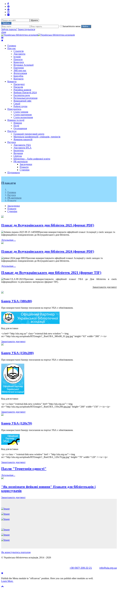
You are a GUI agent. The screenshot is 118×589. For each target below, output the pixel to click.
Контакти (19, 78)
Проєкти (18, 59)
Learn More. (7, 581)
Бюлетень (19, 150)
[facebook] (8, 3)
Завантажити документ (104, 287)
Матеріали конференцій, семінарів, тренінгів (37, 136)
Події (16, 125)
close (3, 32)
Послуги (11, 131)
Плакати (24, 167)
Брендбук (18, 76)
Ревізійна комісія (22, 89)
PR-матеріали (21, 161)
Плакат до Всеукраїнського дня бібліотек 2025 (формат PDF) (47, 225)
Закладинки (26, 164)
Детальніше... (8, 475)
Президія (18, 87)
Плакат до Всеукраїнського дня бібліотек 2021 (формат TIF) (51, 273)
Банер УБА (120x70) (16, 423)
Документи (19, 54)
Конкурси (19, 62)
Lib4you (18, 156)
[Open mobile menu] (2, 37)
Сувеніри (25, 169)
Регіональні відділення (25, 98)
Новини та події (15, 120)
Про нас (11, 48)
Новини (18, 123)
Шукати (34, 20)
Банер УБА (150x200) (17, 353)
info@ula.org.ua (108, 568)
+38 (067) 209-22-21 (81, 568)
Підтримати (13, 172)
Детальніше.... (8, 240)
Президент (19, 84)
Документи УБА (22, 145)
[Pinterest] (8, 6)
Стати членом (21, 112)
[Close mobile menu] (2, 40)
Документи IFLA (22, 147)
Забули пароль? (9, 29)
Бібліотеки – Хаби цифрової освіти (32, 158)
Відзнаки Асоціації (23, 65)
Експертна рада (22, 95)
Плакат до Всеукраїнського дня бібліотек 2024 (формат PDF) (47, 251)
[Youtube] (8, 9)
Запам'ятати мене (71, 26)
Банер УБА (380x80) (16, 301)
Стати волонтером (23, 117)
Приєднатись (14, 109)
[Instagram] (8, 12)
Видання (18, 153)
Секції (17, 103)
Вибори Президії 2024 (25, 92)
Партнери (19, 67)
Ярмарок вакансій (23, 139)
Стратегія (19, 51)
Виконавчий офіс (22, 100)
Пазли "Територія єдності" (23, 469)
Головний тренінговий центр (29, 134)
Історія (17, 56)
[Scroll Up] (2, 586)
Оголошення (20, 128)
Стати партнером (23, 114)
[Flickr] (8, 14)
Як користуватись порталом (16, 552)
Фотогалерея (20, 73)
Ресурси (11, 142)
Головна (11, 45)
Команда (11, 81)
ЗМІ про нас (20, 70)
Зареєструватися (26, 29)
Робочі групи (20, 106)
